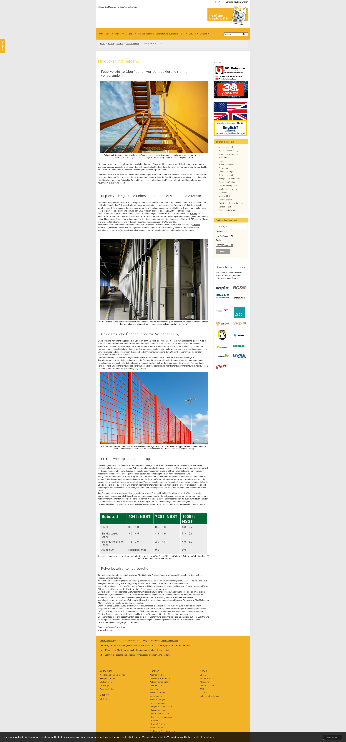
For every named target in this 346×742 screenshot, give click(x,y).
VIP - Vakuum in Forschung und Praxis (117, 655)
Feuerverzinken (132, 44)
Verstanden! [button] (332, 737)
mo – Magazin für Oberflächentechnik (117, 650)
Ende (218, 240)
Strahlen (196, 224)
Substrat (201, 617)
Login (217, 2)
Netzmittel (125, 583)
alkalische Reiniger (124, 471)
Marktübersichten (146, 33)
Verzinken (164, 357)
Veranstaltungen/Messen (167, 33)
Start (101, 33)
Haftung (193, 213)
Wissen (111, 44)
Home (102, 44)
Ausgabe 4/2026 (218, 19)
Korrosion (188, 592)
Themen (120, 44)
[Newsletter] (7, 36)
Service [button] (192, 33)
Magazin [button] (130, 33)
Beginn (219, 231)
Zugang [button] (204, 33)
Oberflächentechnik (169, 640)
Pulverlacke (117, 222)
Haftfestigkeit (145, 504)
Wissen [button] (118, 33)
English (245, 2)
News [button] (108, 33)
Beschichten (140, 174)
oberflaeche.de (107, 640)
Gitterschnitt (186, 504)
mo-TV (184, 33)
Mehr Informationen (205, 737)
